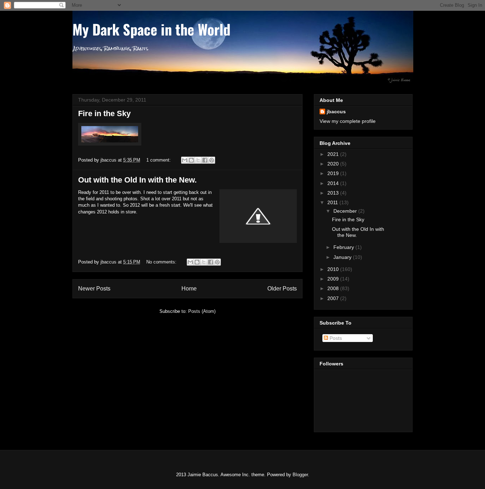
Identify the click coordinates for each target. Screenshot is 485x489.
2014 (333, 183)
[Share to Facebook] (204, 160)
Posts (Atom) (202, 311)
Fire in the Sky (104, 113)
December (345, 211)
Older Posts (282, 289)
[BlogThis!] (191, 160)
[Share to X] (198, 160)
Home (189, 289)
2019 (333, 173)
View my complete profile (348, 121)
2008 (333, 288)
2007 (333, 298)
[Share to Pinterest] (211, 160)
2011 (333, 202)
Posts (335, 338)
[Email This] (184, 160)
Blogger (300, 474)
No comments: (162, 262)
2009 (333, 279)
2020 (333, 164)
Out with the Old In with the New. (137, 179)
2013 (333, 193)
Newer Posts (94, 289)
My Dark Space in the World (151, 29)
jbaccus (336, 111)
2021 (333, 154)
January (343, 257)
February (344, 247)
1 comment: (159, 160)
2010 (333, 269)
